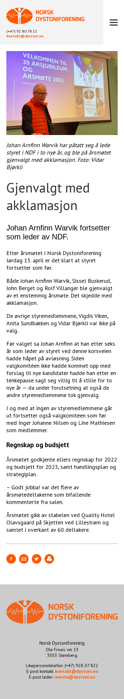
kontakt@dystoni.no (25, 36)
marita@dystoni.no (75, 677)
